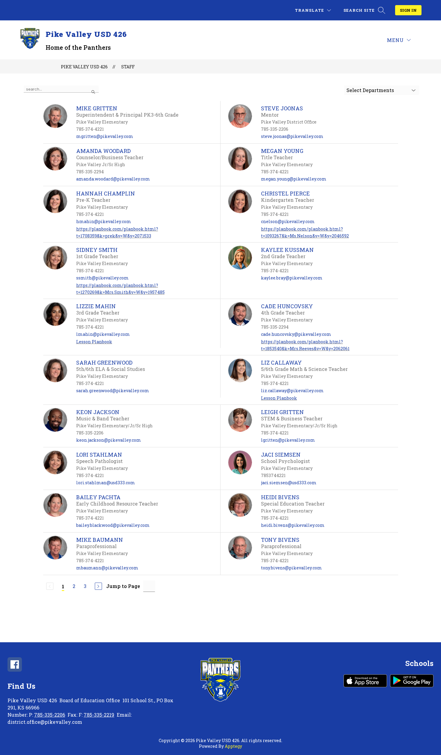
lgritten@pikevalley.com (288, 440)
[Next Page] (98, 586)
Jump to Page (123, 586)
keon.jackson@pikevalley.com (108, 440)
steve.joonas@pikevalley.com (292, 136)
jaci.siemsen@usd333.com (288, 482)
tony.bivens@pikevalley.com (291, 568)
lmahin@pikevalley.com (103, 334)
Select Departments (370, 90)
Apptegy (233, 746)
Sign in (408, 10)
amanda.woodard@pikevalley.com (113, 179)
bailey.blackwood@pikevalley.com (113, 525)
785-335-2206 (49, 715)
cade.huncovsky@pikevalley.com (296, 334)
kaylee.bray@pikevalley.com (291, 278)
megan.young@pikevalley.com (293, 179)
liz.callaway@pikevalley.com (292, 390)
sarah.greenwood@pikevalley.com (112, 390)
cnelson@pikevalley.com (288, 221)
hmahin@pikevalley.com (103, 221)
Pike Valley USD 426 (84, 67)
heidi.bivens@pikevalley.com (293, 525)
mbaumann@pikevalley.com (107, 568)
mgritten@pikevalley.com (104, 136)
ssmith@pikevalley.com (102, 278)
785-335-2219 (99, 715)
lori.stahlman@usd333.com (105, 482)
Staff (128, 67)
